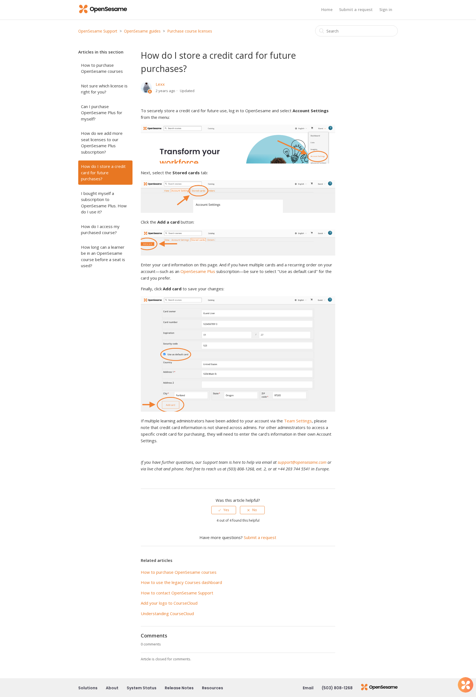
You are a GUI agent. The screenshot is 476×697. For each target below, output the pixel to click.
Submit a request (356, 9)
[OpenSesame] (379, 688)
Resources (212, 688)
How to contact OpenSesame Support (177, 593)
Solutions (88, 688)
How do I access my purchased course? (100, 229)
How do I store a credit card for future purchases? (103, 172)
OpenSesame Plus (197, 271)
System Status (141, 688)
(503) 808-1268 (337, 688)
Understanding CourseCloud (167, 613)
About (112, 688)
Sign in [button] (385, 9)
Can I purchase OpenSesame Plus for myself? (101, 113)
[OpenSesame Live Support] (465, 685)
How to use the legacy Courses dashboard (181, 582)
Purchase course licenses (189, 31)
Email (308, 688)
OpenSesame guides (142, 31)
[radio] (223, 510)
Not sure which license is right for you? (104, 89)
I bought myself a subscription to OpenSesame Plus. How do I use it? (104, 203)
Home (326, 9)
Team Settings (298, 420)
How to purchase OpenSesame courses (102, 68)
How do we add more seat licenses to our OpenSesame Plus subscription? (102, 142)
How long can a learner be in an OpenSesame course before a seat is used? (103, 256)
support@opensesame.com (302, 462)
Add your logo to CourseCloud (169, 603)
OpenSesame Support (97, 31)
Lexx (160, 84)
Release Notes (179, 688)
